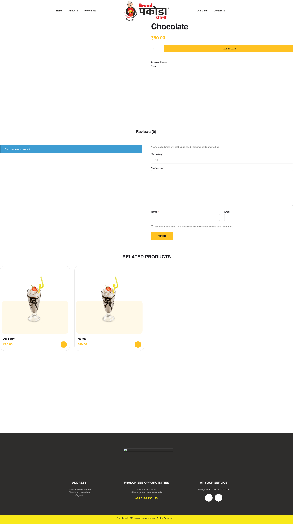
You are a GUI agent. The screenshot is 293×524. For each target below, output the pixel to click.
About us (73, 10)
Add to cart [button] (64, 344)
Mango (82, 338)
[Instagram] (218, 498)
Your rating (157, 154)
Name (155, 211)
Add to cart (229, 48)
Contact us (219, 10)
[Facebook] (209, 498)
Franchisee (90, 10)
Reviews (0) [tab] (146, 131)
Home (59, 10)
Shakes (163, 61)
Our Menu (202, 10)
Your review (157, 167)
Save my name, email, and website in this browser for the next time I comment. (194, 226)
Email (228, 211)
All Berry (9, 338)
